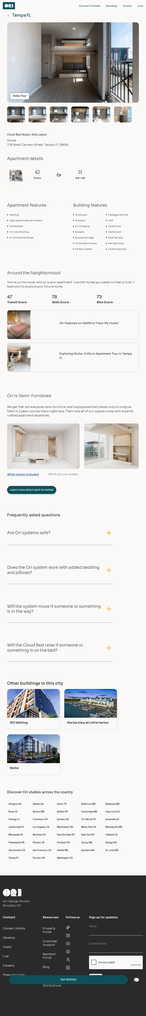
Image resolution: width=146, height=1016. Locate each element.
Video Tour (20, 96)
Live (140, 6)
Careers (8, 965)
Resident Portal (49, 956)
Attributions (52, 985)
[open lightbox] (73, 64)
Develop (111, 6)
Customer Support (50, 943)
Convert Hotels (89, 6)
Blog (46, 967)
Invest (127, 6)
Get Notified (68, 979)
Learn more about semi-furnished (31, 490)
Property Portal (49, 930)
